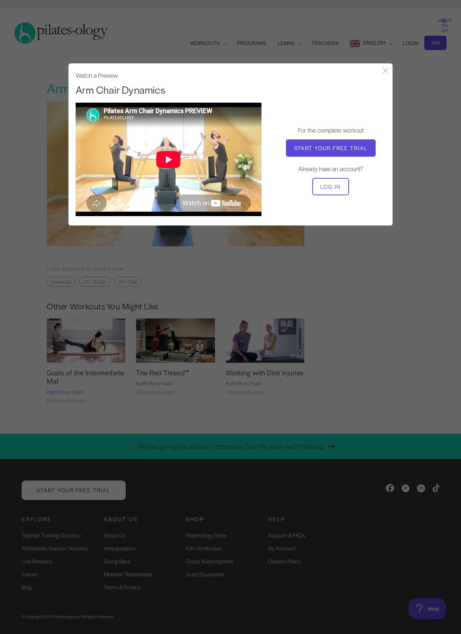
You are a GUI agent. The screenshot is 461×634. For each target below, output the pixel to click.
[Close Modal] (385, 71)
